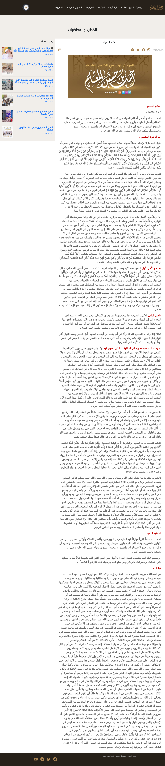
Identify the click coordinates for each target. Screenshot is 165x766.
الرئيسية (139, 7)
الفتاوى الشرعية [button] (74, 7)
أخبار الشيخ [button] (114, 7)
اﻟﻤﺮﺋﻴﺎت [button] (101, 7)
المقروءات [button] (58, 7)
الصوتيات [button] (89, 7)
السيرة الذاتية (127, 7)
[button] (138, 50)
